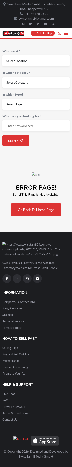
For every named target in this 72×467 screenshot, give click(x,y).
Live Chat (8, 394)
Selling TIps (10, 348)
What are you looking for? (21, 116)
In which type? (12, 94)
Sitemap (7, 314)
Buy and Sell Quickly (15, 354)
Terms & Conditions (15, 413)
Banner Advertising (15, 367)
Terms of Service (13, 321)
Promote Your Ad (13, 373)
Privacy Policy (12, 327)
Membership (10, 360)
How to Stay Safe (13, 406)
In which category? (16, 72)
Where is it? (11, 51)
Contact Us (9, 419)
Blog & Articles (12, 308)
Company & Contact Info (18, 302)
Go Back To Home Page (36, 209)
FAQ (5, 400)
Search (13, 140)
